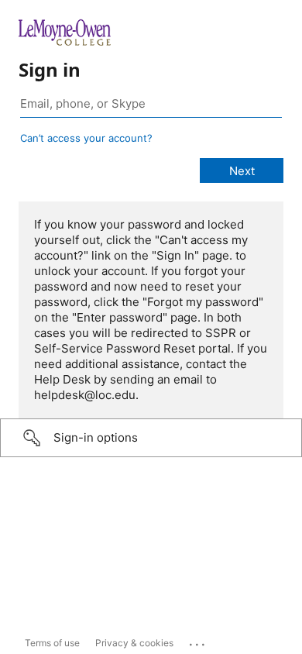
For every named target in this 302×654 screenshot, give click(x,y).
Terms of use (52, 643)
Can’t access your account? (86, 138)
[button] (151, 437)
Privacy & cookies (134, 643)
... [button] (198, 641)
